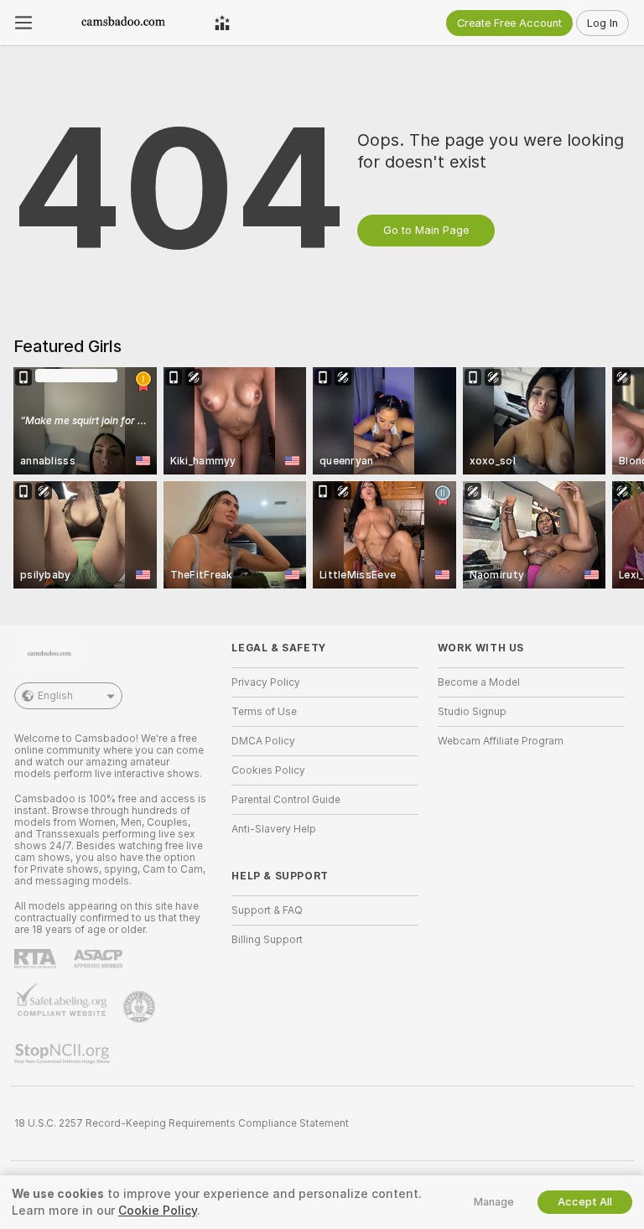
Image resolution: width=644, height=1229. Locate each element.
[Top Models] (222, 22)
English (55, 696)
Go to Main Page (426, 230)
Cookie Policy (157, 1210)
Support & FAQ (267, 910)
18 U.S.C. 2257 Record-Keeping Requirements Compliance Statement (181, 1123)
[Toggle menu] (23, 22)
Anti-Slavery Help (273, 829)
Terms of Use (264, 712)
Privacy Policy (265, 682)
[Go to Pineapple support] (140, 1007)
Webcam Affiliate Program (501, 741)
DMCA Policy (263, 741)
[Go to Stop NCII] (63, 1054)
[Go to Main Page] (123, 22)
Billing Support (267, 940)
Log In (602, 23)
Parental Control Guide (285, 800)
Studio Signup (472, 712)
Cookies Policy (268, 770)
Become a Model (479, 682)
